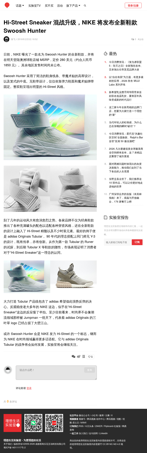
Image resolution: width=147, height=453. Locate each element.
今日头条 (89, 425)
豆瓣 (107, 415)
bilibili (83, 422)
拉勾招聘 (93, 433)
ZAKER (98, 425)
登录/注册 (133, 5)
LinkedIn (103, 433)
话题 (19, 5)
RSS (81, 425)
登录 (29, 388)
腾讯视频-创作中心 (96, 418)
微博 (101, 415)
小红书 (94, 415)
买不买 (49, 5)
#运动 (140, 39)
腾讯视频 (110, 418)
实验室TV (34, 5)
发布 (89, 370)
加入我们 (83, 433)
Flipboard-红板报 (112, 425)
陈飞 (13, 39)
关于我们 (8, 443)
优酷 (119, 418)
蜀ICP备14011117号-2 (15, 447)
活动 (60, 5)
